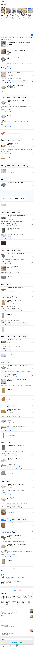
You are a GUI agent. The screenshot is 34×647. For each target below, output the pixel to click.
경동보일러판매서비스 (3, 619)
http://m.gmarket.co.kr (5, 625)
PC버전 (12, 637)
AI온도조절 (5, 613)
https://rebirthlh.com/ (4, 616)
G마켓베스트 (2, 627)
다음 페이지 (21, 568)
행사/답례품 (8, 633)
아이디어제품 (12, 633)
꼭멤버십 (11, 627)
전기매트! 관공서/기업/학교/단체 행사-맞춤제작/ (6, 632)
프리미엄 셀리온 (2, 609)
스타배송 (9, 627)
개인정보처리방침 (18, 637)
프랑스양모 (2, 613)
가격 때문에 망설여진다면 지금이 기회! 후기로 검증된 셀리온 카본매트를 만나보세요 (9, 612)
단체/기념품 (5, 633)
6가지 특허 (9, 613)
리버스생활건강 (2, 615)
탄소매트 (5, 4)
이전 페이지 (12, 568)
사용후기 (11, 613)
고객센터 (21, 637)
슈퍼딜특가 (6, 627)
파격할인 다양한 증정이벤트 (4, 634)
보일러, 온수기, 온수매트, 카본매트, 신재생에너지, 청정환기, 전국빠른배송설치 (9, 622)
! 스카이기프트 (3, 629)
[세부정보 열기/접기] (32, 639)
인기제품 (2, 633)
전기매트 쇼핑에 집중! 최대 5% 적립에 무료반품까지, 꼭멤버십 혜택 (8, 626)
